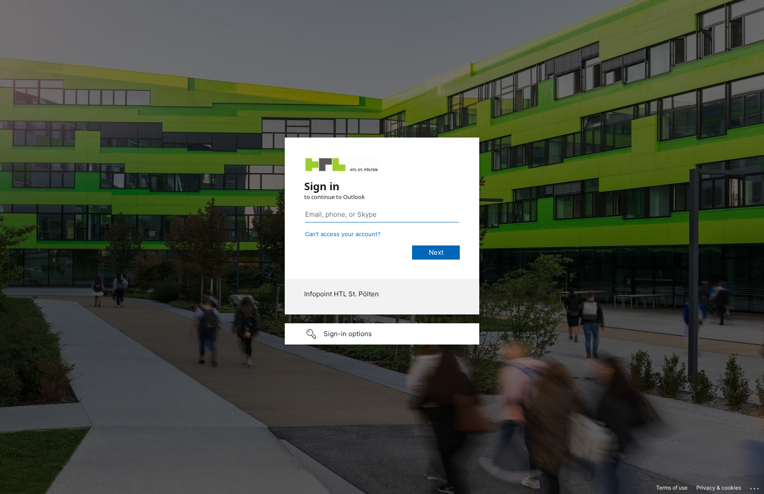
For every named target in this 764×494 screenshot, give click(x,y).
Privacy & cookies (718, 487)
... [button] (755, 486)
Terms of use (672, 487)
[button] (382, 334)
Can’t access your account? (343, 233)
